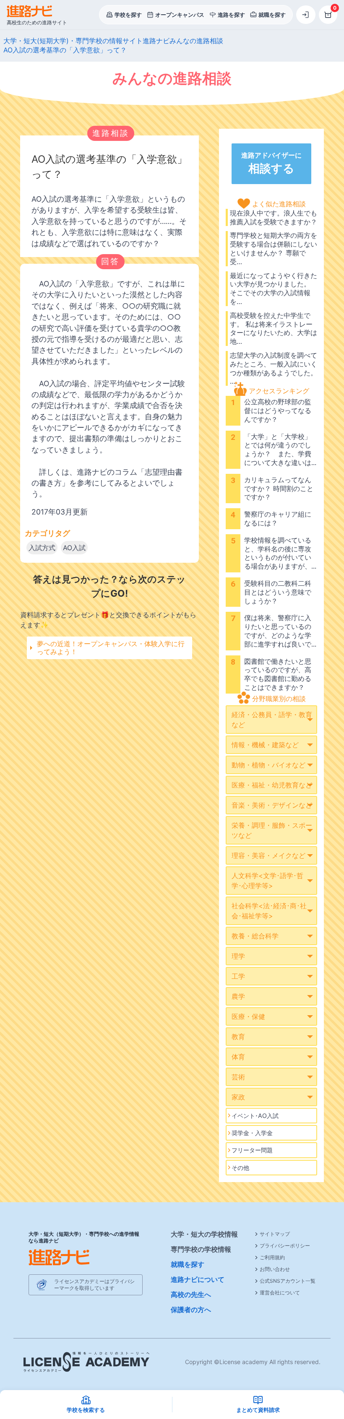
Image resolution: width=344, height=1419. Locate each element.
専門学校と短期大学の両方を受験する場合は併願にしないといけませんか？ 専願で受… (273, 248)
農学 (238, 996)
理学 (238, 956)
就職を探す (187, 1264)
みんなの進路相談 (196, 40)
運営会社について (280, 1292)
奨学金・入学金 (252, 1132)
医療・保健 (248, 1016)
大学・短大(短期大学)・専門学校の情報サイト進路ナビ (86, 40)
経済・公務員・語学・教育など (272, 719)
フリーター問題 (252, 1150)
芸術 (238, 1077)
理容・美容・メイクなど (268, 855)
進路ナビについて (197, 1279)
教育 (238, 1036)
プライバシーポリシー (285, 1245)
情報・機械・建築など (265, 745)
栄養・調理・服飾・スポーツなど (272, 830)
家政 (238, 1097)
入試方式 (42, 547)
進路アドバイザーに (271, 163)
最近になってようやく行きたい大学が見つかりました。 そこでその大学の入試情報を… (273, 288)
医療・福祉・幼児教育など (272, 785)
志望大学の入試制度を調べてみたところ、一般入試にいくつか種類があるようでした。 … (273, 368)
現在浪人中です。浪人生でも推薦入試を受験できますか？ (273, 217)
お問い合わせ (275, 1269)
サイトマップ (275, 1234)
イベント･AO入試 (255, 1115)
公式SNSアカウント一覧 (287, 1281)
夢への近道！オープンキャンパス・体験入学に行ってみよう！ (111, 647)
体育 (238, 1057)
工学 (238, 976)
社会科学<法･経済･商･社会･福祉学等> (269, 911)
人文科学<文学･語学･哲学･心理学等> (267, 880)
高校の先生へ (191, 1294)
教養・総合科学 (255, 936)
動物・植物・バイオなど (268, 765)
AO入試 (74, 547)
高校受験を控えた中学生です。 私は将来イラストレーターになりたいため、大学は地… (273, 328)
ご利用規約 (272, 1257)
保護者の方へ (191, 1309)
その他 (240, 1167)
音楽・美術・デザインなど (272, 805)
